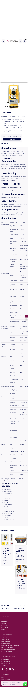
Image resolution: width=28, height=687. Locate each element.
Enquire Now (12, 139)
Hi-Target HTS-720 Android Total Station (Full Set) (7, 552)
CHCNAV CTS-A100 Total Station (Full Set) (21, 582)
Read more (21, 574)
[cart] (25, 41)
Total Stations (21, 116)
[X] (5, 106)
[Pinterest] (8, 106)
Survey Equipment (12, 116)
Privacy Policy (12, 684)
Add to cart (7, 543)
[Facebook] (3, 106)
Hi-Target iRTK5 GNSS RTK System (20, 550)
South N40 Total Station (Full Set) (12, 608)
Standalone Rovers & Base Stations (19, 555)
